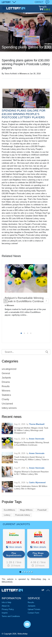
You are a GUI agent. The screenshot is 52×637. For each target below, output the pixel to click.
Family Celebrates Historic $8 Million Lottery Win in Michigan (30, 487)
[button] (20, 572)
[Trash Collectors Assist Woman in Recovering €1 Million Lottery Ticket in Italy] (7, 457)
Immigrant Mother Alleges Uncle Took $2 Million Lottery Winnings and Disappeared (31, 430)
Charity (5, 399)
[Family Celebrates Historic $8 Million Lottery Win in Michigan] (7, 486)
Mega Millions (26, 510)
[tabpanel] (26, 295)
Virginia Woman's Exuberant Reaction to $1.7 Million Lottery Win (31, 472)
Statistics (6, 395)
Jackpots (6, 377)
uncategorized (9, 369)
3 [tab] (27, 333)
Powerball (41, 510)
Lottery (7, 515)
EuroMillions (9, 510)
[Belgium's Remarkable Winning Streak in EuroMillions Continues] (7, 443)
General (6, 373)
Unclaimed (7, 403)
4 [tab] (30, 333)
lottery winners (9, 408)
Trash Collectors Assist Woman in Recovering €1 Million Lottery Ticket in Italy (31, 459)
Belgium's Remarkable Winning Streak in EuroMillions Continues (31, 443)
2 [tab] (24, 333)
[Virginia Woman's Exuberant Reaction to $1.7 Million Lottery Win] (7, 472)
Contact (38, 2)
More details (15, 547)
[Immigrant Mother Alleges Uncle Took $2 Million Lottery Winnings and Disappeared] (7, 428)
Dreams (6, 382)
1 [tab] (21, 333)
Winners (23, 74)
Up (43, 590)
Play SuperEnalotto (14, 554)
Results (6, 386)
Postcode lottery (22, 515)
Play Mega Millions (38, 554)
